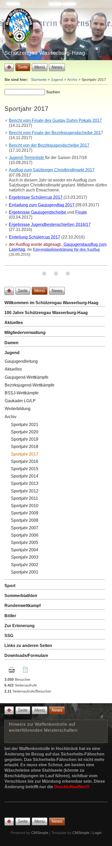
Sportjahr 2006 (24, 535)
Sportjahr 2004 (24, 550)
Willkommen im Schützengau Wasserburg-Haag (51, 302)
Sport (9, 585)
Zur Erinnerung (19, 625)
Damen (11, 342)
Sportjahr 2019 (24, 439)
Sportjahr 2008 (25, 520)
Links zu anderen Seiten (28, 645)
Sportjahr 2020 (24, 432)
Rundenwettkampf (22, 605)
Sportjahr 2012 (24, 491)
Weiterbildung (17, 408)
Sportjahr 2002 (24, 565)
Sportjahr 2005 (24, 542)
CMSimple (39, 833)
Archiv (72, 79)
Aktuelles (13, 322)
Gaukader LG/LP (20, 401)
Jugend (57, 79)
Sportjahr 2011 (24, 498)
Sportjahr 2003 (24, 557)
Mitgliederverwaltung (25, 332)
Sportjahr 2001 (24, 572)
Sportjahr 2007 (24, 528)
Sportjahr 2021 (24, 424)
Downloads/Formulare (26, 655)
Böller (10, 616)
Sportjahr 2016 (24, 461)
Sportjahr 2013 (24, 483)
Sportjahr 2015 (24, 469)
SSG (9, 635)
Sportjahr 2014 (24, 476)
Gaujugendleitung (21, 361)
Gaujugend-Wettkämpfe (26, 377)
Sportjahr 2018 (24, 446)
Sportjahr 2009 (24, 513)
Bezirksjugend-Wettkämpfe (29, 385)
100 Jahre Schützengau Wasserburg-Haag (46, 312)
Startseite (39, 79)
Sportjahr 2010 (24, 505)
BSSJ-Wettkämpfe (22, 393)
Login (97, 833)
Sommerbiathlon (20, 595)
